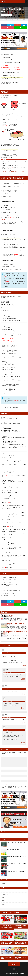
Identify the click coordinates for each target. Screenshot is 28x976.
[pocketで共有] (7, 27)
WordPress (22, 973)
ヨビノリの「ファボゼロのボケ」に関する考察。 (16, 842)
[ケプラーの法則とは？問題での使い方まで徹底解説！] (4, 866)
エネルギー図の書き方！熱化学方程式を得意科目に (6, 927)
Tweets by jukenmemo (5, 834)
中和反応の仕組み (10, 615)
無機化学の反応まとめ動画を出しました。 (15, 849)
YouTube (26, 4)
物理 (11, 4)
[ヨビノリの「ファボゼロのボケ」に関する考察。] (4, 844)
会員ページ (3, 4)
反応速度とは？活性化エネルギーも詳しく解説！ (6, 943)
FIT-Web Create (11, 973)
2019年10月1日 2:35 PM (7, 672)
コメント (2, 755)
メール (2, 773)
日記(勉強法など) (5, 894)
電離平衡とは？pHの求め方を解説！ (20, 957)
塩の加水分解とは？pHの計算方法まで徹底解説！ (20, 943)
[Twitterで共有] (10, 25)
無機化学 (3, 900)
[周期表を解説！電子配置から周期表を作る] (4, 626)
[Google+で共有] (17, 25)
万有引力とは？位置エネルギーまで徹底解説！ (16, 871)
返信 (24, 665)
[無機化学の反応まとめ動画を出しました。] (4, 852)
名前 (2, 768)
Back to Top (14, 964)
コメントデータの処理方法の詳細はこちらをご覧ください (14, 787)
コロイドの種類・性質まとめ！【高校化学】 (20, 926)
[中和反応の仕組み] (4, 617)
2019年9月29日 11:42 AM (6, 652)
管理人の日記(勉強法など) (18, 4)
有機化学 (3, 897)
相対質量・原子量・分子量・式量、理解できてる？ (13, 171)
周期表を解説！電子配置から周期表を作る (15, 623)
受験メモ (17, 971)
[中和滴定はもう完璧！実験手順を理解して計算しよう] (4, 634)
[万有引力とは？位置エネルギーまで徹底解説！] (4, 873)
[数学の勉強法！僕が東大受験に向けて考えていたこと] (4, 859)
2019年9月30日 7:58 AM (6, 688)
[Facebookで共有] (4, 25)
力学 (3, 890)
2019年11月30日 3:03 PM (6, 717)
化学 (7, 4)
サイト (2, 778)
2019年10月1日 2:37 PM (7, 701)
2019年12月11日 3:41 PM (7, 730)
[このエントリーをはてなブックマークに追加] (24, 25)
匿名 (6, 714)
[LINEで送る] (20, 27)
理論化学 (3, 904)
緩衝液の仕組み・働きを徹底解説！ (6, 957)
